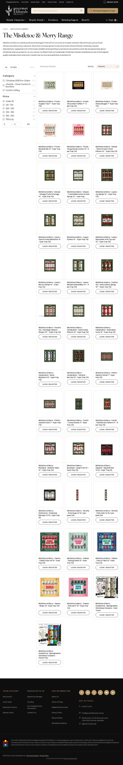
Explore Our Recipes (34, 697)
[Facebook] (81, 692)
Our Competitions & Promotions (34, 707)
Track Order (25, 2)
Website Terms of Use (60, 707)
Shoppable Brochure (12, 2)
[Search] (81, 11)
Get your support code (70, 758)
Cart (113, 20)
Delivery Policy (8, 712)
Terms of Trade (52, 2)
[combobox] (54, 11)
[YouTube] (106, 692)
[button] (108, 67)
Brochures (53, 20)
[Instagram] (87, 692)
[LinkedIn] (112, 692)
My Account (7, 697)
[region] (19, 366)
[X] (94, 692)
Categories (16, 20)
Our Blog (30, 702)
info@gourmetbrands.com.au (93, 713)
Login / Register (50, 111)
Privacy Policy (57, 712)
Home (5, 29)
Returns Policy (57, 718)
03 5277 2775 (112, 2)
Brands (37, 20)
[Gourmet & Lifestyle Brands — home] (16, 10)
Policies (61, 2)
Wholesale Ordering (59, 723)
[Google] (100, 692)
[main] (80, 369)
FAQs (43, 2)
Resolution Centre (10, 707)
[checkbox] (19, 80)
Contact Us (69, 2)
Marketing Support (69, 20)
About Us (85, 20)
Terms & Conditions (32, 756)
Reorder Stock (35, 2)
